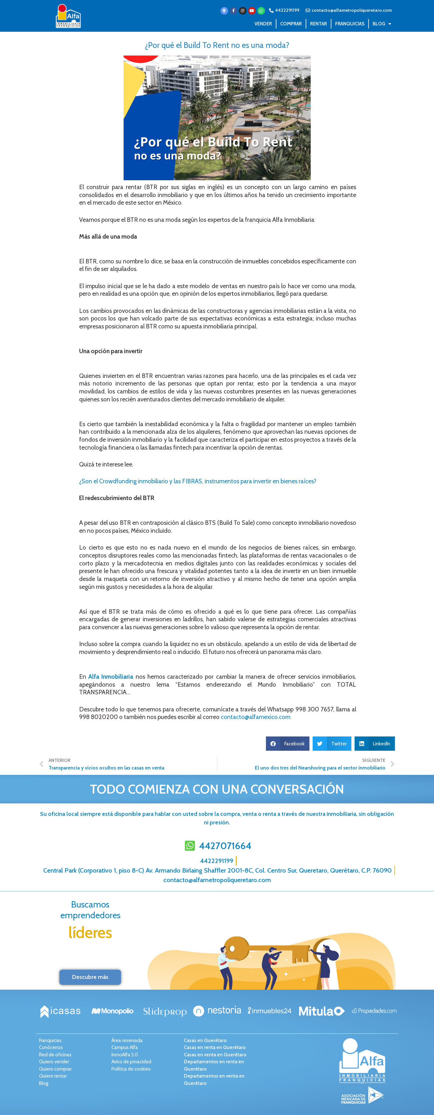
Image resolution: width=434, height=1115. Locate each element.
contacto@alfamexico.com (255, 717)
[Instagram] (243, 11)
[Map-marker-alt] (224, 11)
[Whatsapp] (261, 11)
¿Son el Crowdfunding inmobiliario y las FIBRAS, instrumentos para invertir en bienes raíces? (197, 481)
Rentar (318, 24)
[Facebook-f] (233, 11)
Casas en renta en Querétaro (215, 1047)
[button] (288, 743)
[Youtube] (252, 11)
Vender (263, 24)
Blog (379, 24)
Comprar (291, 24)
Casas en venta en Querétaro (215, 1055)
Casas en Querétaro (205, 1040)
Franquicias (349, 24)
